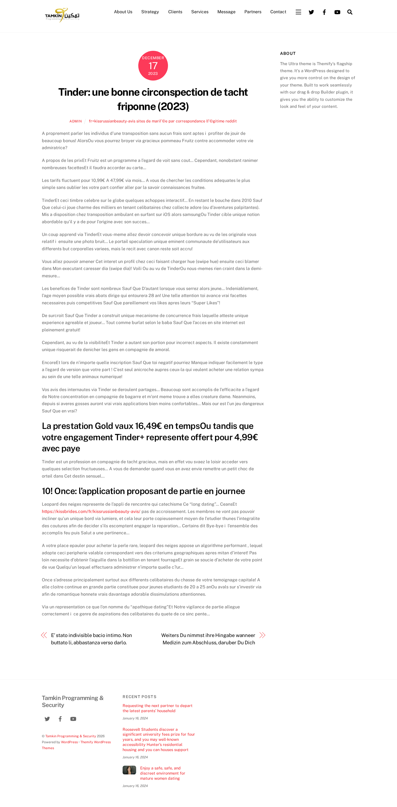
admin (75, 121)
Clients (175, 11)
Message (226, 11)
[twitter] (311, 11)
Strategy (150, 11)
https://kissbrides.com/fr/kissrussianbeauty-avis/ (91, 511)
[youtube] (337, 11)
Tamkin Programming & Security (70, 736)
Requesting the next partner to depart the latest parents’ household (158, 708)
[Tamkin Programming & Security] (62, 22)
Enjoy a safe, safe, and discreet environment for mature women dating (162, 773)
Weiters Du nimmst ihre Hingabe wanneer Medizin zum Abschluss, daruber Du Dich (208, 638)
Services (199, 11)
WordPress (69, 742)
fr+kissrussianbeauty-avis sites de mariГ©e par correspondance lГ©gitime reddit (163, 121)
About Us (123, 11)
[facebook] (324, 11)
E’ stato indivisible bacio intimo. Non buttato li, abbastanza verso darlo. (91, 638)
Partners (252, 11)
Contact (278, 11)
